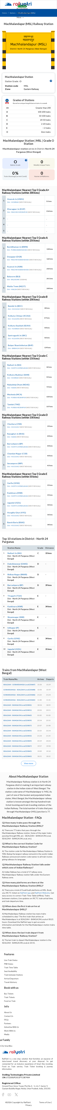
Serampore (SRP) (15, 463)
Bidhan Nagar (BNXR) (17, 574)
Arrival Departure (11, 978)
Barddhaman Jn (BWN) (17, 247)
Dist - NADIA (11, 388)
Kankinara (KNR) (15, 493)
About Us (8, 1012)
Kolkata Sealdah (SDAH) (19, 325)
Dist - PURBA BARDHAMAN (17, 250)
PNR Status (8, 964)
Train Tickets (22, 4)
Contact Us (8, 1016)
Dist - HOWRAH (13, 202)
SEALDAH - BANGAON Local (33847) (17, 746)
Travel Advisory (10, 982)
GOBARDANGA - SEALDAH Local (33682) (19, 700)
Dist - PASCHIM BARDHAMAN (18, 260)
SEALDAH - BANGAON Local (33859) (17, 720)
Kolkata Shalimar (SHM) (18, 375)
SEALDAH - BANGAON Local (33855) (17, 731)
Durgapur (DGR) (14, 256)
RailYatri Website (42, 893)
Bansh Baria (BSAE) (16, 522)
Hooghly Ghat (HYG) (16, 512)
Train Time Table (11, 967)
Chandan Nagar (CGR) (17, 453)
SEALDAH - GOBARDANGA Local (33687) (19, 685)
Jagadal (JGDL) (14, 503)
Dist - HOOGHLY (14, 309)
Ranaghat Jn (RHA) (15, 434)
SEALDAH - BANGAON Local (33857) (17, 725)
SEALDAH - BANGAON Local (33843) (17, 756)
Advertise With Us (11, 1027)
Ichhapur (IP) (13, 628)
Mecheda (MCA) (14, 394)
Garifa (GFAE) (13, 483)
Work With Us (9, 1031)
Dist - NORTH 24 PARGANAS (17, 368)
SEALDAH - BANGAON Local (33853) (17, 736)
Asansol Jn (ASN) (15, 266)
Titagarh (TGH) (14, 596)
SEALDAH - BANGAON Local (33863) (17, 715)
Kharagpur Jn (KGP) (16, 209)
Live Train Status (10, 960)
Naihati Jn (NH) (14, 365)
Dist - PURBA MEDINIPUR (16, 397)
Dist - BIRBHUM (14, 348)
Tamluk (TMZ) (13, 404)
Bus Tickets (8, 994)
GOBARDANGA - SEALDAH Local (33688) (19, 690)
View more (28, 763)
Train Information (24, 13)
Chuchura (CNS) (14, 424)
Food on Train (9, 1001)
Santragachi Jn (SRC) (17, 335)
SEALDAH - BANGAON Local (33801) (17, 705)
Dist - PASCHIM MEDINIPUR (17, 212)
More (19, 17)
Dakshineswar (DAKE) (17, 564)
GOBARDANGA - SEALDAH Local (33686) (19, 695)
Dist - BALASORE (13, 279)
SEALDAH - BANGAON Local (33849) (17, 741)
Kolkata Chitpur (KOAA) (19, 316)
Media (6, 1034)
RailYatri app (25, 893)
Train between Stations (13, 975)
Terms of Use (45, 1102)
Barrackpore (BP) (15, 444)
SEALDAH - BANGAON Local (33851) (17, 710)
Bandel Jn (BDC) (15, 306)
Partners (7, 1023)
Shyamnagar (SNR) (15, 617)
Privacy (28, 1105)
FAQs (6, 1020)
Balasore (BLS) (13, 276)
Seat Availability (10, 971)
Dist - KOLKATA (13, 319)
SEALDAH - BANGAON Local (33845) (17, 751)
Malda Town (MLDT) (16, 286)
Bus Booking (22, 8)
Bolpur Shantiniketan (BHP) (20, 345)
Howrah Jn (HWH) (15, 199)
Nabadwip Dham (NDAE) (18, 384)
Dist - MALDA (12, 289)
